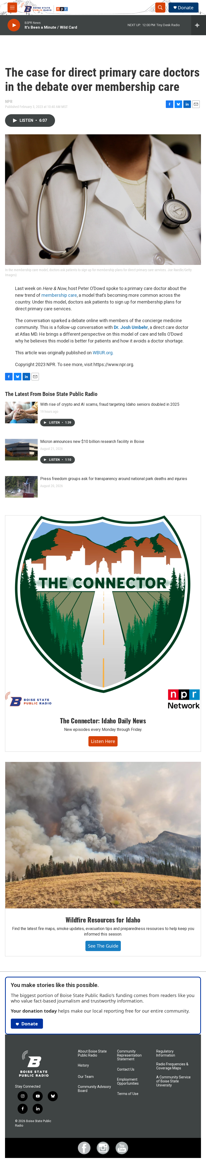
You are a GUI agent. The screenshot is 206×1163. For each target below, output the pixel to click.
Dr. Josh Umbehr (131, 327)
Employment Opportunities (128, 1081)
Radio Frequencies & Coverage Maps (172, 1066)
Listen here (103, 741)
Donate (185, 7)
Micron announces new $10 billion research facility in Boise (92, 441)
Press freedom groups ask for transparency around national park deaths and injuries (113, 478)
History (83, 1065)
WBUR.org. (103, 352)
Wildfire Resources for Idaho (103, 919)
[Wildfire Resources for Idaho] (103, 835)
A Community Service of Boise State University (173, 1081)
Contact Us (125, 1069)
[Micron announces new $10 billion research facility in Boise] (21, 449)
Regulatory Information (165, 1053)
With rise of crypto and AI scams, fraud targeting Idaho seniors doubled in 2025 (109, 404)
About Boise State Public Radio (92, 1053)
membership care (59, 295)
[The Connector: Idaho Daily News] (103, 612)
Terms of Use (127, 1094)
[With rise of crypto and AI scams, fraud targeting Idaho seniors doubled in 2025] (21, 412)
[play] (14, 25)
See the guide (103, 946)
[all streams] (198, 25)
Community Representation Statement (129, 1055)
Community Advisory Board (94, 1089)
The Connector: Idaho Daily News (103, 720)
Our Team (86, 1077)
